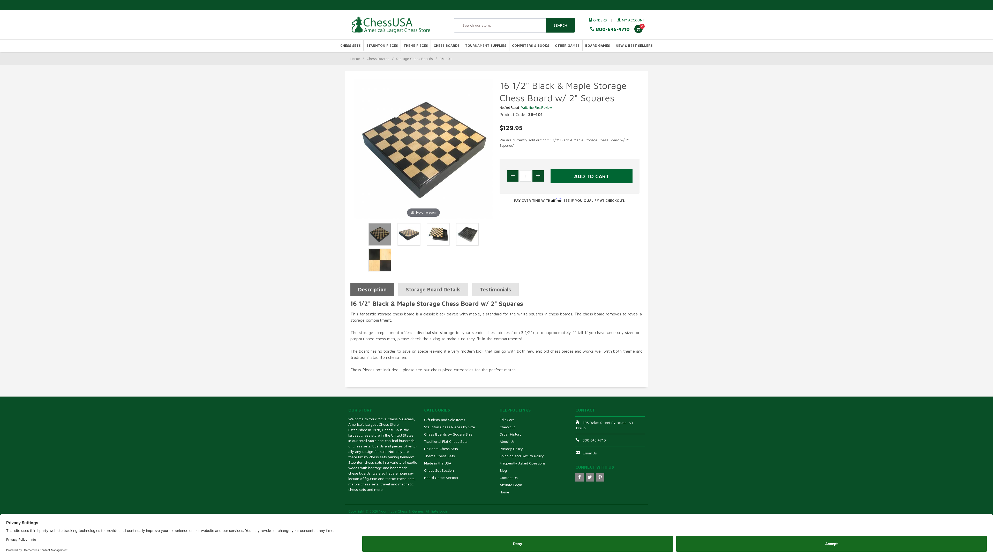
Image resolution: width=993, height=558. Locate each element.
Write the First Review (536, 108)
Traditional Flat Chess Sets (446, 441)
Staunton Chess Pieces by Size (449, 427)
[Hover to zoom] (423, 148)
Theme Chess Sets (439, 456)
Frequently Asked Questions (523, 463)
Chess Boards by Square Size (448, 434)
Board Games (597, 46)
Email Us (590, 453)
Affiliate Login (511, 485)
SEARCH (560, 25)
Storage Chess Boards (414, 58)
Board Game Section (441, 477)
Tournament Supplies (485, 46)
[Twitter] (590, 477)
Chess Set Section (439, 470)
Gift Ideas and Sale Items (444, 419)
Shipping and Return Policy (522, 456)
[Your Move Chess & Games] (395, 25)
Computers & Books (530, 46)
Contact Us (509, 477)
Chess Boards (447, 46)
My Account (633, 20)
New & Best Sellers (634, 46)
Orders (599, 20)
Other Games (567, 46)
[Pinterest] (600, 477)
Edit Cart (507, 419)
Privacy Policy (511, 448)
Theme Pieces (416, 46)
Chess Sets (350, 46)
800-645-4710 (612, 29)
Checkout (507, 427)
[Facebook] (579, 477)
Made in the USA (437, 463)
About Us (507, 441)
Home (355, 58)
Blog (503, 470)
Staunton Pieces (382, 46)
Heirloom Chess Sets (441, 448)
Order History (511, 434)
